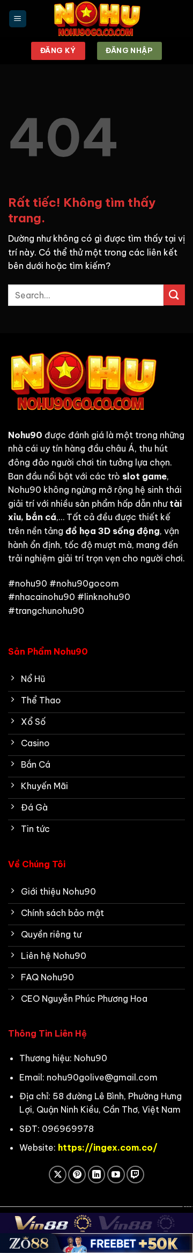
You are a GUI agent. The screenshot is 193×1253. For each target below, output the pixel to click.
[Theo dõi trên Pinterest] (77, 1174)
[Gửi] (174, 294)
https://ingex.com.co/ (108, 1147)
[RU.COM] (96, 18)
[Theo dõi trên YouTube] (116, 1174)
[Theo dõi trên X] (57, 1174)
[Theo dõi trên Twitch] (135, 1174)
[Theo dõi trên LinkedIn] (97, 1174)
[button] (17, 19)
